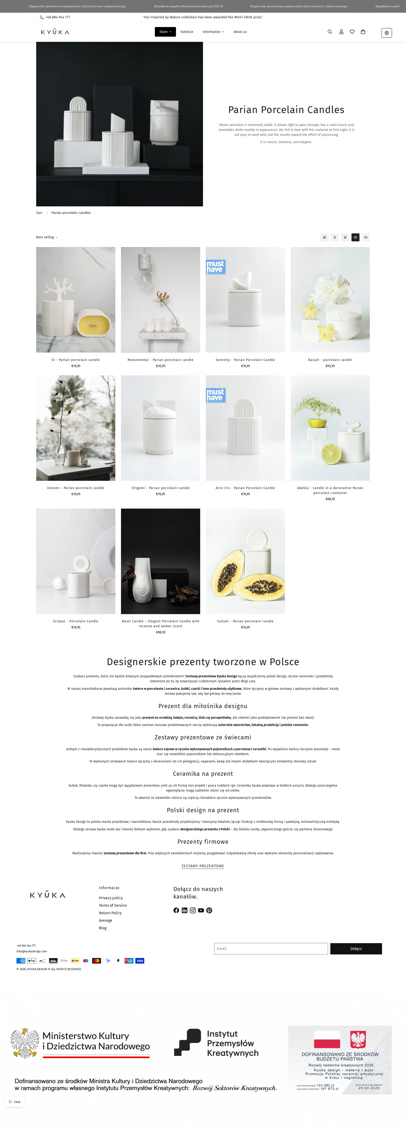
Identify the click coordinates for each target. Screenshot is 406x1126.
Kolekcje (187, 32)
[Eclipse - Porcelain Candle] (75, 561)
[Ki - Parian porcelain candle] (75, 300)
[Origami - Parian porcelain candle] (160, 428)
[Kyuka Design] (55, 32)
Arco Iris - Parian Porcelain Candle (245, 488)
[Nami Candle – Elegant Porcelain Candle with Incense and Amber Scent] (160, 561)
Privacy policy (111, 898)
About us (240, 32)
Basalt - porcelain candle (330, 360)
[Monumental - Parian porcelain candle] (160, 300)
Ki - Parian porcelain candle (76, 360)
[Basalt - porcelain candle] (330, 300)
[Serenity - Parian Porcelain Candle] (245, 300)
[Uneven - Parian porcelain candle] (75, 428)
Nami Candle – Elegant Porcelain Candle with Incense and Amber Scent (160, 623)
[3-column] (345, 237)
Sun (39, 213)
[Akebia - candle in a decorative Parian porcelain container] (330, 428)
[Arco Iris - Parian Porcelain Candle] (245, 428)
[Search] (330, 32)
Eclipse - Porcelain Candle (75, 621)
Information (211, 32)
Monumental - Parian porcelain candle (161, 360)
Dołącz (356, 948)
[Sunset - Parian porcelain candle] (245, 561)
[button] (363, 31)
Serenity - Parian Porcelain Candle (245, 360)
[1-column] (324, 237)
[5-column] (366, 237)
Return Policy (110, 913)
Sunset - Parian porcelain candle (245, 621)
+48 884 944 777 (25, 945)
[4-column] (355, 237)
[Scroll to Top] (396, 1100)
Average (105, 920)
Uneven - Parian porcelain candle (76, 488)
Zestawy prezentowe (203, 866)
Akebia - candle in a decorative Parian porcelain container (330, 490)
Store (164, 32)
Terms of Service (113, 905)
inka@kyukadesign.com (31, 951)
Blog (102, 928)
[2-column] (335, 237)
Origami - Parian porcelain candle (161, 488)
